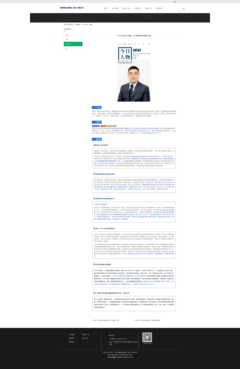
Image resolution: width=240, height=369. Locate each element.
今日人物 (85, 24)
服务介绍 (149, 8)
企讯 (67, 39)
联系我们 (159, 8)
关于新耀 (115, 8)
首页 (105, 8)
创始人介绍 (126, 8)
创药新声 (138, 8)
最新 (90, 24)
